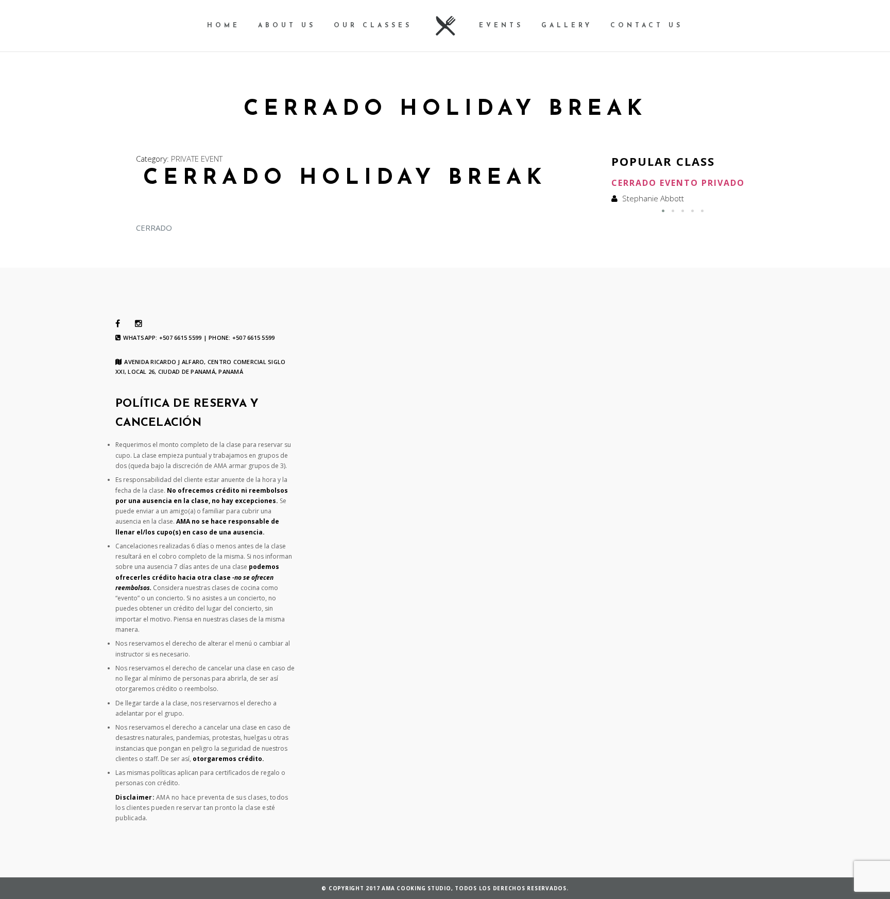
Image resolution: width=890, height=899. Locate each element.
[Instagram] (138, 324)
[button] (663, 211)
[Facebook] (117, 324)
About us (287, 26)
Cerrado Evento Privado (678, 182)
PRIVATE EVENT (196, 158)
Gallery (566, 26)
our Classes (373, 26)
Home (223, 26)
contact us (646, 26)
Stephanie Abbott (653, 198)
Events (501, 26)
